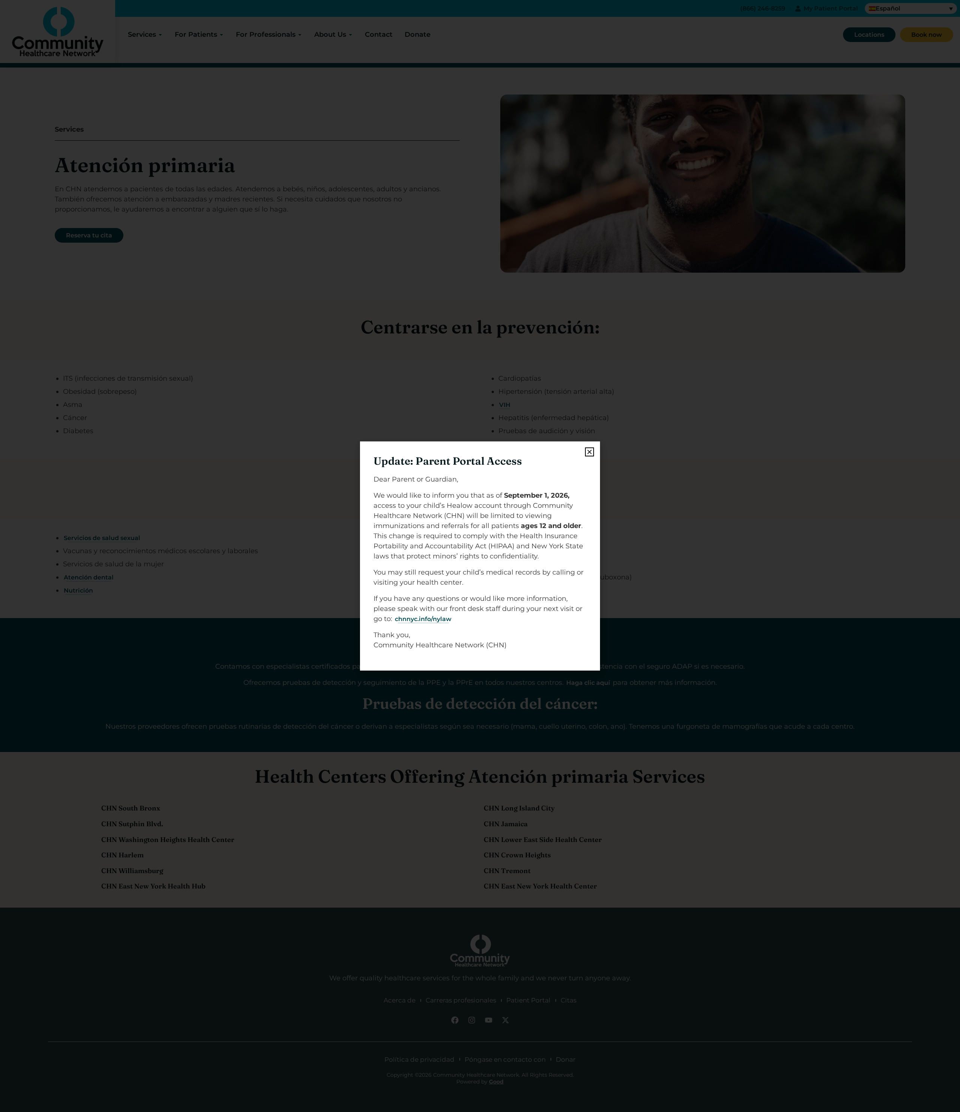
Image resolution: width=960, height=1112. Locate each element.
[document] (480, 556)
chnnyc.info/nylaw (423, 619)
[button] (589, 452)
